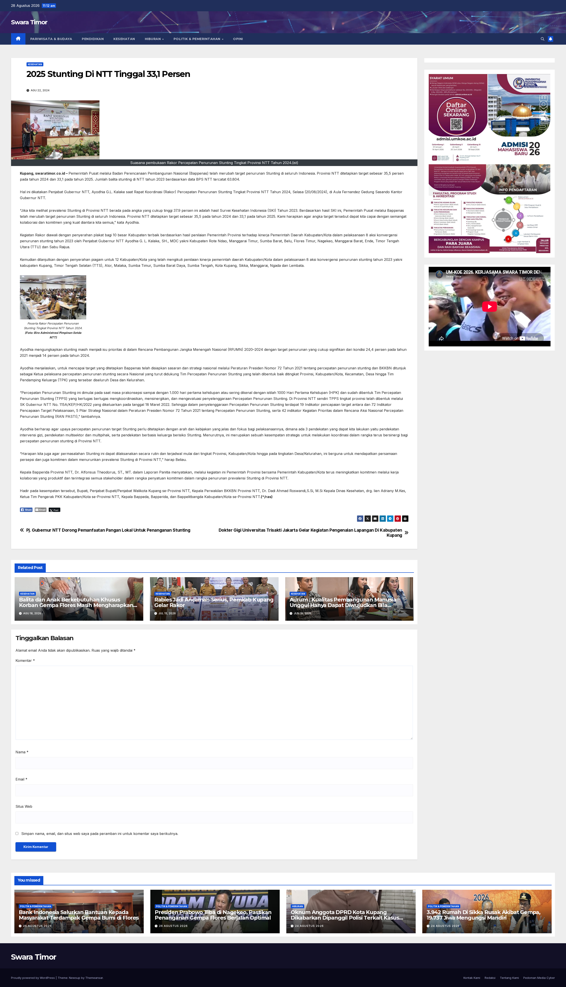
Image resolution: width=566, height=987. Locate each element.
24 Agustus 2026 (309, 926)
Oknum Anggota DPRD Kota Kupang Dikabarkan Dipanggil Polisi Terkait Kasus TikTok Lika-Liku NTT (345, 917)
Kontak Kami (471, 977)
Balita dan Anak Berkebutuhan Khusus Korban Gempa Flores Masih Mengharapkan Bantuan (76, 605)
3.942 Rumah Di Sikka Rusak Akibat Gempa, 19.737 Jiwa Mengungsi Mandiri (483, 915)
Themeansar (94, 977)
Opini (238, 39)
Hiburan (153, 39)
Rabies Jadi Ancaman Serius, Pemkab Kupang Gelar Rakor (213, 602)
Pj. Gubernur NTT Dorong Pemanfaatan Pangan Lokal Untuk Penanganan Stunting (108, 530)
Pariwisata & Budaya (51, 39)
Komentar (25, 660)
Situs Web (23, 806)
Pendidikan (93, 39)
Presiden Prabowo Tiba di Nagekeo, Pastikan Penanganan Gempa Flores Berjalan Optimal (213, 915)
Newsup (74, 977)
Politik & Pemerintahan (198, 39)
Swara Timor (29, 22)
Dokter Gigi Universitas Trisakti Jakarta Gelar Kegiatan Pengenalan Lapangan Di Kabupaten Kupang (310, 533)
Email (21, 779)
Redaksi (490, 977)
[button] (542, 39)
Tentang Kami (509, 977)
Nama (22, 752)
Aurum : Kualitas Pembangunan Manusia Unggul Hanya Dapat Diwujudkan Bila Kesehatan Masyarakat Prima (343, 605)
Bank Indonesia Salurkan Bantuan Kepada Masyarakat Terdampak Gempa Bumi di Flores (79, 915)
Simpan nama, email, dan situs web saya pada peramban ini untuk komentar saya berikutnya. (99, 833)
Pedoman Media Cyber (539, 977)
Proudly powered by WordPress (33, 977)
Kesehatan (124, 39)
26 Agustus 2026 (37, 926)
